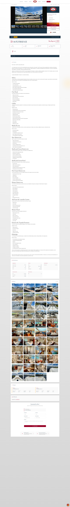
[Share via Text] (57, 5)
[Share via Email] (58, 5)
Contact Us (48, 1)
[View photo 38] (29, 368)
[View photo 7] (40, 296)
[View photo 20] (52, 323)
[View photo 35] (40, 359)
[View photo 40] (52, 368)
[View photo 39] (40, 368)
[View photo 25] (17, 341)
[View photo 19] (40, 323)
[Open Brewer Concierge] (68, 505)
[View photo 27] (40, 341)
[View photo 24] (52, 332)
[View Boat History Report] (53, 32)
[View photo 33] (17, 359)
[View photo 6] (29, 296)
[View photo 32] (52, 350)
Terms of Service (42, 428)
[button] (13, 16)
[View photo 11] (40, 305)
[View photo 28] (52, 341)
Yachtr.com (17, 399)
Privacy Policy (37, 428)
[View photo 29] (17, 350)
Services (30, 1)
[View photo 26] (29, 341)
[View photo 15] (40, 314)
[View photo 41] (17, 377)
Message (25, 419)
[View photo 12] (52, 305)
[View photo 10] (29, 305)
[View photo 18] (29, 323)
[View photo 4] (52, 288)
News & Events (44, 1)
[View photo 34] (29, 359)
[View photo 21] (17, 332)
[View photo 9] (17, 305)
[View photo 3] (40, 288)
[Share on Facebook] (53, 5)
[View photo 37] (17, 368)
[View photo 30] (29, 350)
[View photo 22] (29, 332)
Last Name (36, 412)
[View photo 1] (17, 288)
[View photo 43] (40, 377)
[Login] (51, 1)
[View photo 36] (52, 359)
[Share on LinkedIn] (55, 5)
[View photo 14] (29, 314)
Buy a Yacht (21, 1)
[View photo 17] (17, 323)
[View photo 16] (52, 314)
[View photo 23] (40, 332)
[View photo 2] (29, 288)
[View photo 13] (17, 314)
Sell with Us (26, 1)
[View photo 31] (40, 350)
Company (39, 1)
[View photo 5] (17, 296)
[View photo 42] (29, 377)
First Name (25, 412)
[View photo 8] (52, 296)
